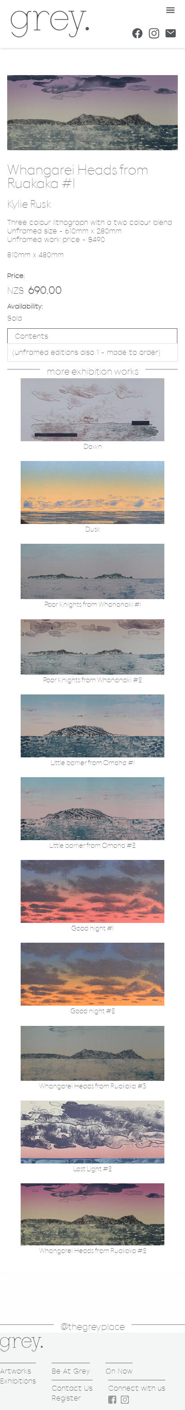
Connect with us (136, 1388)
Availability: (25, 306)
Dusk (92, 529)
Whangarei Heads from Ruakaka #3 (92, 1086)
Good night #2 (92, 1011)
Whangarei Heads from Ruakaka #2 (92, 1251)
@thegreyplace (93, 1327)
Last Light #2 (92, 1169)
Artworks (15, 1371)
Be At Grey (71, 1371)
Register (66, 1398)
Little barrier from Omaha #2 (92, 845)
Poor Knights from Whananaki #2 (92, 680)
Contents (31, 336)
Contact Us (72, 1388)
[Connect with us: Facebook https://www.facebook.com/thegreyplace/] (137, 33)
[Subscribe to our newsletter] (170, 33)
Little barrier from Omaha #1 (93, 763)
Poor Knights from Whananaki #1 (92, 604)
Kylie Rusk (29, 205)
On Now (119, 1371)
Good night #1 (92, 928)
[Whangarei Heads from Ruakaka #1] (92, 147)
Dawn (93, 446)
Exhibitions (18, 1381)
